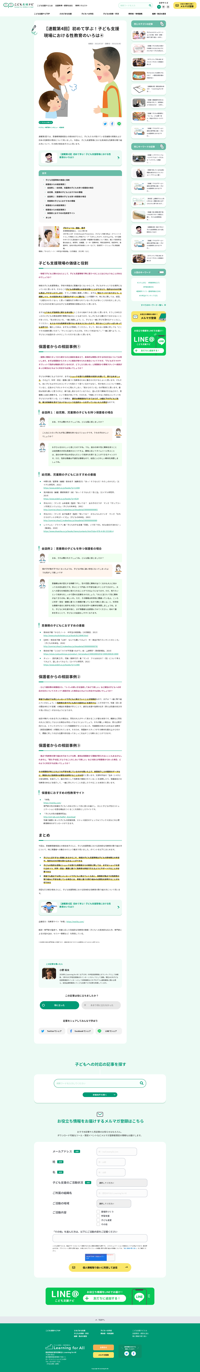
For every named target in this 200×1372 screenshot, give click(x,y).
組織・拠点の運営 (159, 13)
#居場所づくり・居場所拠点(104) (148, 291)
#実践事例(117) (153, 282)
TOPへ (101, 1319)
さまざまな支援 (65, 13)
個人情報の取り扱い (130, 1248)
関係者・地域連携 (135, 13)
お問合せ (103, 1347)
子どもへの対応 (87, 13)
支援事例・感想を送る (64, 5)
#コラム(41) (141, 282)
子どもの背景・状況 (111, 13)
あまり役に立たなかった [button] (102, 1005)
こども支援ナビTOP (42, 13)
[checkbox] (122, 1218)
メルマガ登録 (103, 1355)
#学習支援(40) (148, 287)
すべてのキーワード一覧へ (152, 305)
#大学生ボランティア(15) (148, 295)
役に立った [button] (59, 1005)
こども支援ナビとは (45, 5)
